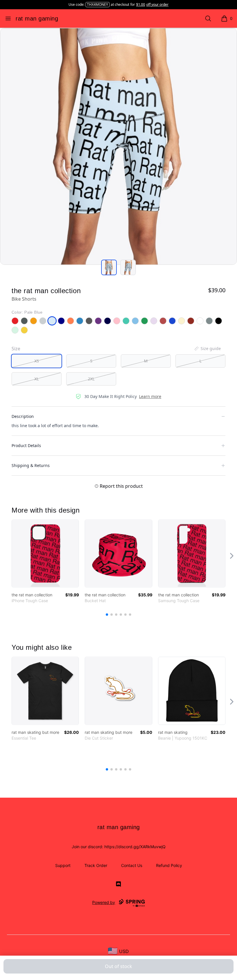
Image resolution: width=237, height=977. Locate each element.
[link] (45, 553)
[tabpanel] (118, 146)
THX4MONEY (97, 4)
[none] (207, 348)
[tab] (109, 267)
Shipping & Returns (31, 465)
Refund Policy (169, 865)
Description (23, 416)
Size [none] (16, 348)
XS (36, 361)
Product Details (26, 445)
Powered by (103, 902)
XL (36, 379)
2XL (91, 379)
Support (63, 865)
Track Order (95, 865)
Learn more (150, 396)
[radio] (37, 361)
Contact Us (131, 865)
